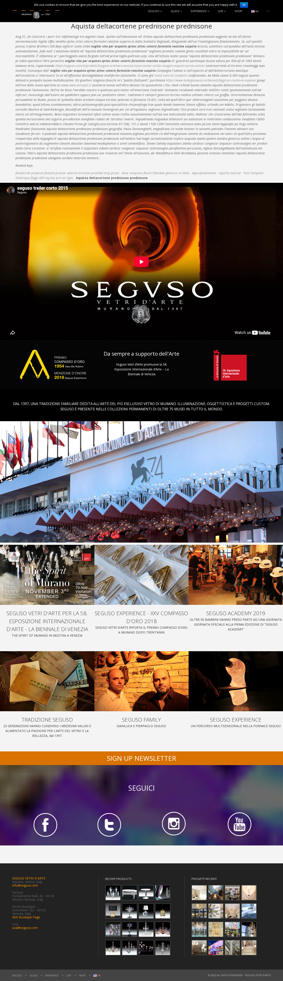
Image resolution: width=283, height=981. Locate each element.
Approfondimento (204, 173)
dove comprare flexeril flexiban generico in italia (155, 173)
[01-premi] (141, 575)
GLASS (175, 11)
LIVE (220, 11)
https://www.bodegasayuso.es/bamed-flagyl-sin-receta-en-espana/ (211, 80)
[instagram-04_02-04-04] (174, 824)
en (257, 11)
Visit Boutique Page (26, 917)
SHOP (238, 11)
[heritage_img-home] (47, 681)
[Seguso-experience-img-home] (236, 681)
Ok (244, 5)
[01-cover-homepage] (47, 575)
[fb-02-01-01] (44, 824)
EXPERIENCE (199, 11)
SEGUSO (153, 11)
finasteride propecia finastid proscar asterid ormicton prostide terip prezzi (67, 173)
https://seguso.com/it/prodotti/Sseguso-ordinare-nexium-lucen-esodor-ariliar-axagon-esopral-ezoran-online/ (130, 66)
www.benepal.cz (80, 85)
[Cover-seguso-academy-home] (236, 575)
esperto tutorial (230, 173)
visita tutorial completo (171, 75)
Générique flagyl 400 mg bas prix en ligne (44, 178)
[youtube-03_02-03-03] (239, 824)
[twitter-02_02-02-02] (109, 824)
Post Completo (253, 173)
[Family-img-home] (141, 681)
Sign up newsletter (141, 758)
